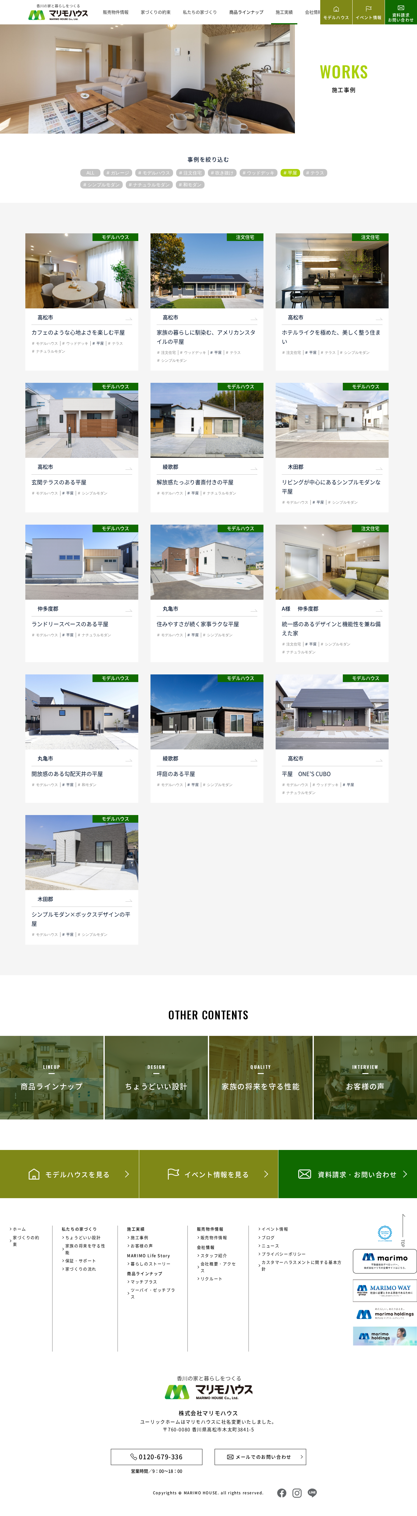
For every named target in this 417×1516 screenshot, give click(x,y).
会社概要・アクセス (218, 1267)
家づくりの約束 (156, 12)
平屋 (292, 173)
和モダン (192, 185)
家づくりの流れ (80, 1269)
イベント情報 (275, 1229)
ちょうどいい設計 (83, 1237)
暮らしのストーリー (151, 1263)
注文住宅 (192, 173)
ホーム (19, 1229)
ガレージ (120, 173)
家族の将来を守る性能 (85, 1249)
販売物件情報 (116, 12)
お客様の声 (142, 1245)
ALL (90, 173)
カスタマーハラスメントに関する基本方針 (302, 1265)
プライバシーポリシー (284, 1254)
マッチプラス (144, 1281)
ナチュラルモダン (151, 185)
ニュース (270, 1245)
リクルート (212, 1278)
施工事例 (139, 1237)
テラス (317, 173)
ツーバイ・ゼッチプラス (153, 1293)
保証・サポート (80, 1260)
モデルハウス (156, 173)
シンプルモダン (104, 185)
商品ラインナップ (246, 12)
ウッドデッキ (260, 173)
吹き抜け (224, 173)
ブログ (268, 1237)
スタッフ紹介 (214, 1255)
